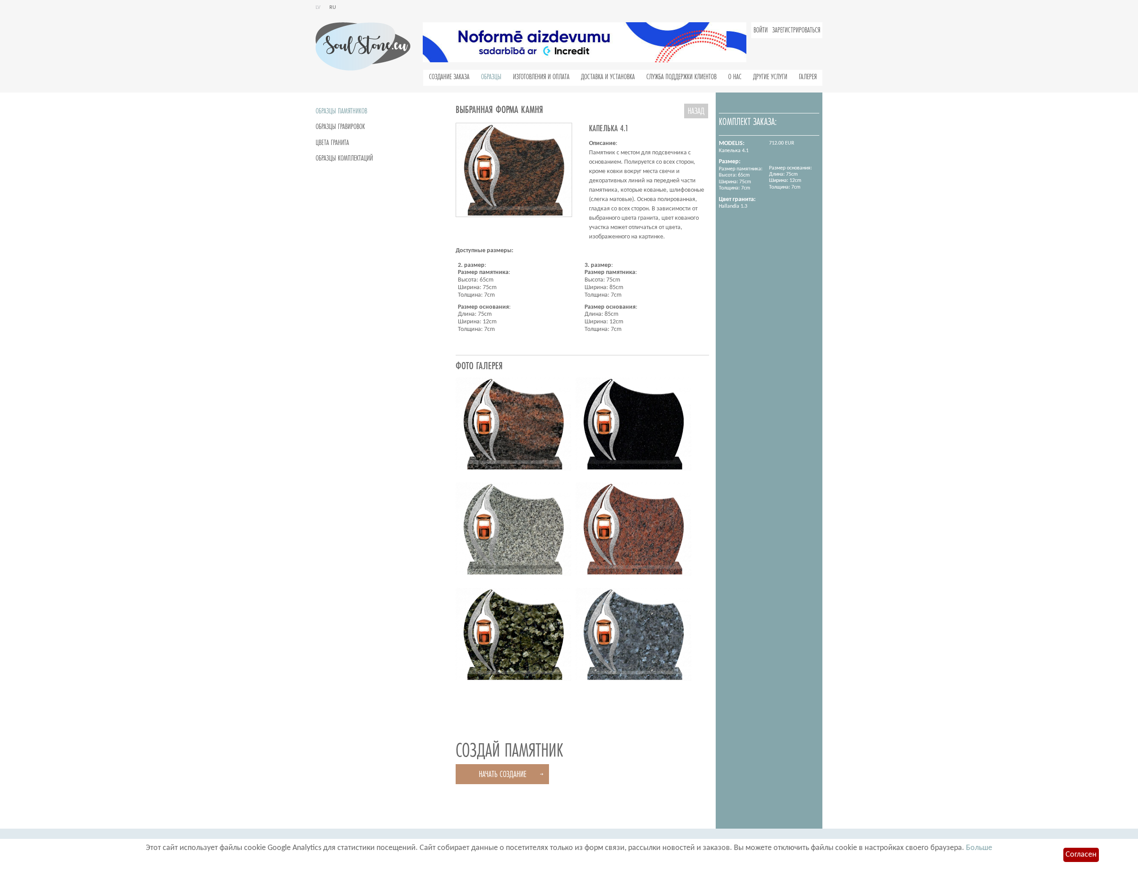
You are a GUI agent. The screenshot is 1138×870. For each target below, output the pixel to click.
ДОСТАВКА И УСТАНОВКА (608, 77)
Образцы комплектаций (344, 158)
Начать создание (502, 774)
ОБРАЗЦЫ (491, 77)
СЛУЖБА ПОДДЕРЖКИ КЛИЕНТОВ (681, 77)
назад (696, 111)
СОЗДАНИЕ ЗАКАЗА (449, 77)
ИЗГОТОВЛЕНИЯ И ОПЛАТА (541, 77)
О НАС (734, 77)
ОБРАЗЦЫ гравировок (340, 127)
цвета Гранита (332, 143)
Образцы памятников (341, 111)
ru (332, 7)
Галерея (808, 77)
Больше (979, 848)
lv (318, 7)
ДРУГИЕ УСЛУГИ (770, 77)
